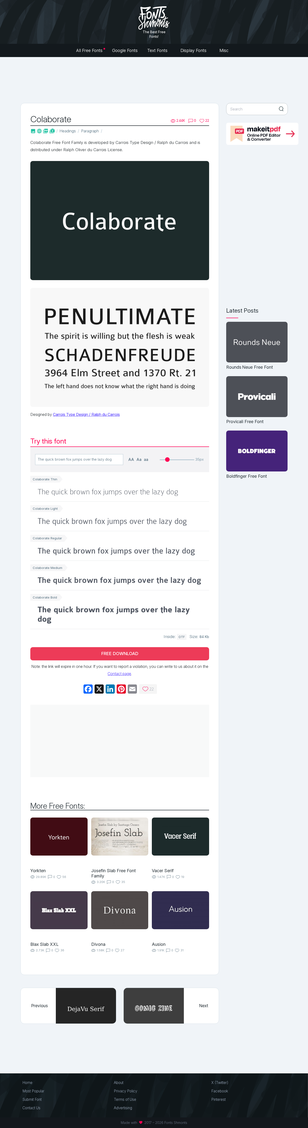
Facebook (219, 1091)
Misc (224, 50)
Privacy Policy (125, 1091)
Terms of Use (125, 1099)
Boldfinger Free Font (246, 476)
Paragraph (90, 131)
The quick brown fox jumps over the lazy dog (108, 491)
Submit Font (32, 1099)
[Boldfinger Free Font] (257, 451)
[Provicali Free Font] (257, 397)
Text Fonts (158, 50)
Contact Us (31, 1108)
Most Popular (33, 1091)
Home (27, 1082)
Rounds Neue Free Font (249, 367)
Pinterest (218, 1099)
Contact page (119, 673)
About (118, 1082)
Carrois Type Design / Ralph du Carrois (86, 414)
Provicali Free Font (244, 421)
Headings (67, 131)
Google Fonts (125, 50)
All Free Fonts (89, 50)
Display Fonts (194, 50)
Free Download (119, 653)
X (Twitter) (219, 1082)
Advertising (123, 1108)
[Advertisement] (154, 79)
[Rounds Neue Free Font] (257, 342)
